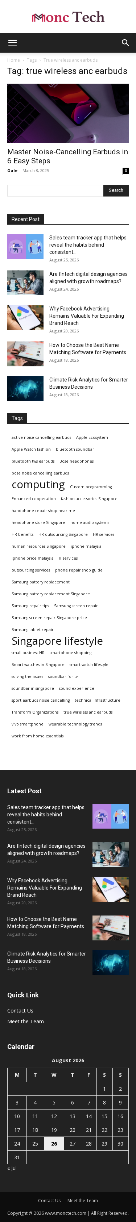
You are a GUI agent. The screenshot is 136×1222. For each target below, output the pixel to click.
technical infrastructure (97, 700)
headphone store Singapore (38, 522)
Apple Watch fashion (31, 449)
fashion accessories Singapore (89, 498)
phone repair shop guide (79, 570)
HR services (103, 534)
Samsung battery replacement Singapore (51, 593)
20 (72, 1129)
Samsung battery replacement (41, 581)
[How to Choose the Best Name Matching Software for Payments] (25, 353)
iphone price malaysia (33, 558)
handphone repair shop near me (43, 510)
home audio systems (89, 522)
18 (35, 1129)
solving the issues (27, 676)
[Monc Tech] (68, 16)
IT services (68, 558)
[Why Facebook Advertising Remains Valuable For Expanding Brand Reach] (25, 317)
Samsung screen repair (76, 605)
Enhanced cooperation (34, 498)
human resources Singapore (39, 546)
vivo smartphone (28, 724)
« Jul (12, 1168)
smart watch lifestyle (89, 664)
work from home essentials (37, 735)
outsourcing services (31, 570)
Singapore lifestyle (57, 641)
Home (13, 60)
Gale (12, 170)
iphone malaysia (86, 546)
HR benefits (22, 534)
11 (35, 1116)
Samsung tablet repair (33, 629)
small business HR (28, 652)
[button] (12, 43)
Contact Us (20, 1010)
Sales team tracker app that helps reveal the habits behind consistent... (88, 245)
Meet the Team (25, 1021)
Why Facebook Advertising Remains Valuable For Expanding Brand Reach (86, 316)
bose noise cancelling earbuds (40, 473)
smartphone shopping (70, 652)
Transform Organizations (35, 712)
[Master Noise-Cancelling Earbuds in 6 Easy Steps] (68, 113)
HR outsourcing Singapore (63, 534)
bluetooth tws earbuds (33, 461)
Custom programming (91, 486)
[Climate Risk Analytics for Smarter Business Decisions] (25, 388)
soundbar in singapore (33, 688)
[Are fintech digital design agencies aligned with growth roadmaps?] (25, 282)
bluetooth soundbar (75, 449)
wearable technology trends (75, 724)
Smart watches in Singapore (38, 664)
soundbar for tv (63, 676)
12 (54, 1116)
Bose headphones (76, 461)
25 (35, 1143)
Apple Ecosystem (92, 437)
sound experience (76, 688)
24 (17, 1143)
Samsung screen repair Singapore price (49, 617)
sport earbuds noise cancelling (41, 700)
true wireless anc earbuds (87, 712)
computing (38, 484)
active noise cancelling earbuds (41, 437)
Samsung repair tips (30, 605)
